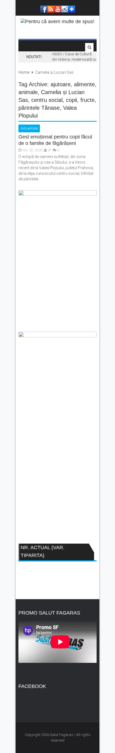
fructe (87, 100)
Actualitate (29, 128)
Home (23, 72)
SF (49, 150)
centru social (47, 100)
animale (28, 92)
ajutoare (61, 84)
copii (71, 100)
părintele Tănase (39, 108)
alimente (84, 84)
